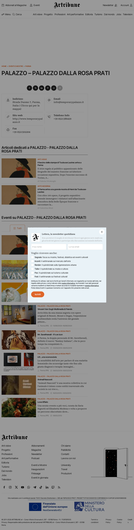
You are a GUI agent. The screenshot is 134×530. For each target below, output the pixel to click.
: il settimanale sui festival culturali (51, 276)
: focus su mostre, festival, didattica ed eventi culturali (61, 257)
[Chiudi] (102, 232)
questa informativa (92, 285)
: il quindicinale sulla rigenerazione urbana (55, 265)
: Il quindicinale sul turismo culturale (51, 273)
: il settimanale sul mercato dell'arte (53, 261)
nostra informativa (68, 283)
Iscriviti (38, 294)
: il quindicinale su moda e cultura (51, 269)
